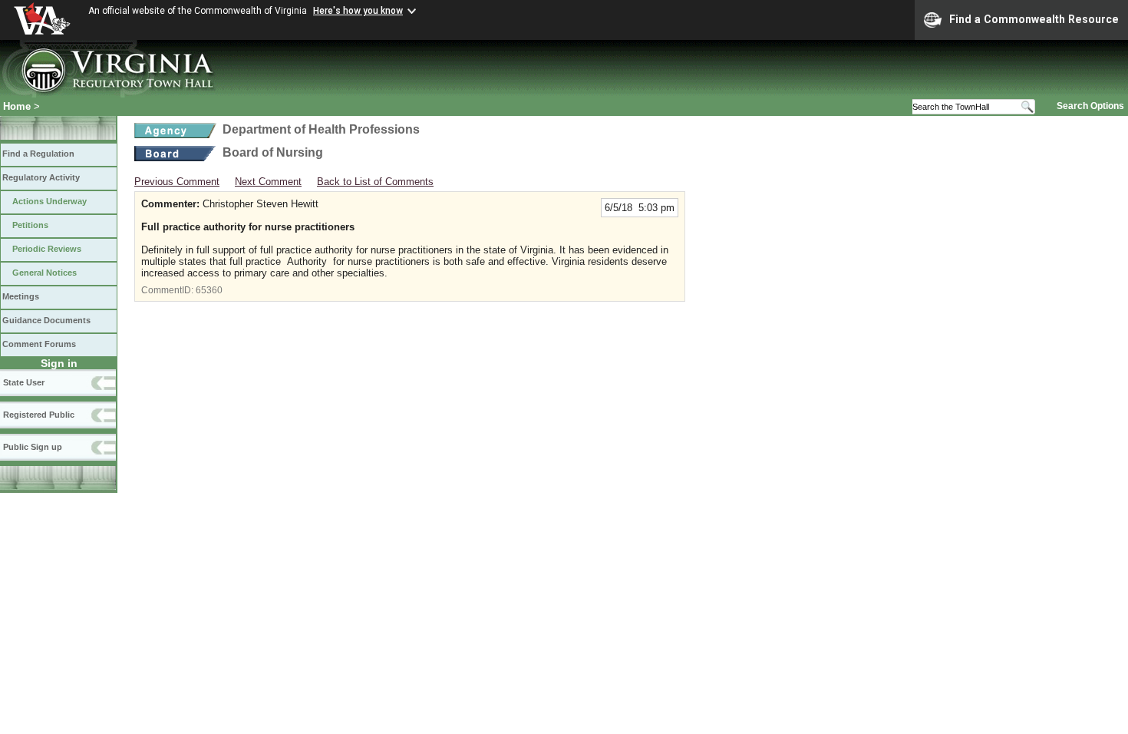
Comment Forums (39, 344)
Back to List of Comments (375, 181)
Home (17, 106)
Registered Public (38, 414)
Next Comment (268, 181)
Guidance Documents (46, 320)
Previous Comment (176, 181)
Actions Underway (49, 201)
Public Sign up (32, 446)
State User (24, 382)
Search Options (1090, 106)
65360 (209, 290)
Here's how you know (358, 10)
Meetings (20, 296)
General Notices (44, 272)
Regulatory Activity (41, 177)
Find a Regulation (38, 153)
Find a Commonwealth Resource (1034, 19)
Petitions (30, 225)
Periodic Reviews (46, 248)
